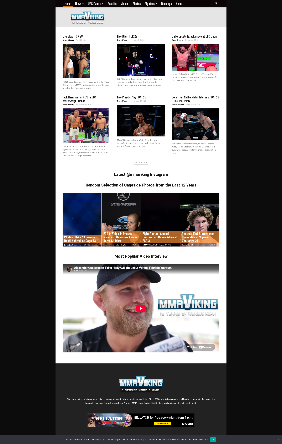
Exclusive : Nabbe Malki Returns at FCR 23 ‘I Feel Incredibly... (195, 99)
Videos (125, 3)
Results (112, 3)
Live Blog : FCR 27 (127, 36)
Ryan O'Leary (68, 40)
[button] (215, 3)
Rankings (166, 3)
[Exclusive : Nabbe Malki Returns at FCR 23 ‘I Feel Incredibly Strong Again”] (195, 124)
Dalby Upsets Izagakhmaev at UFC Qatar (194, 36)
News (78, 3)
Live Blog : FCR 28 (73, 36)
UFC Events (94, 3)
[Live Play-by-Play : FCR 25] (141, 120)
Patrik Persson (178, 104)
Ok (213, 439)
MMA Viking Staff (150, 245)
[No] (278, 439)
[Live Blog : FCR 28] (86, 61)
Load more (140, 162)
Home (68, 3)
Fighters (150, 3)
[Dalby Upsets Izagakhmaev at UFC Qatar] (195, 57)
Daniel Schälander (111, 245)
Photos (137, 3)
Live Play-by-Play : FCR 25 (131, 97)
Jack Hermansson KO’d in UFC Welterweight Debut (79, 99)
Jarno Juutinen (70, 245)
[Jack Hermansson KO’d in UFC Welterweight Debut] (86, 125)
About (179, 3)
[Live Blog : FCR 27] (141, 60)
